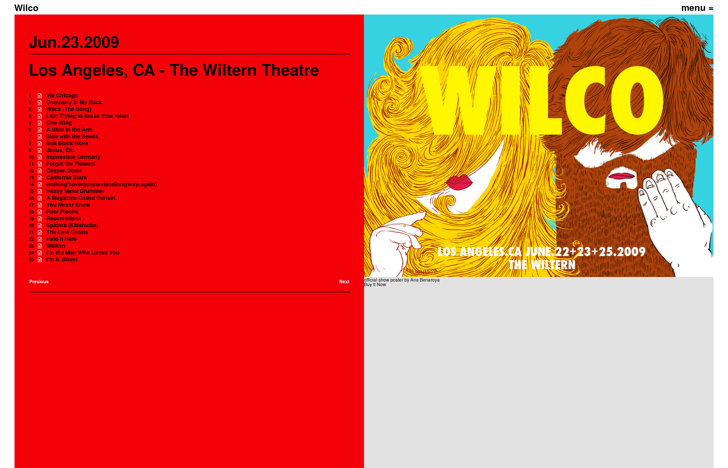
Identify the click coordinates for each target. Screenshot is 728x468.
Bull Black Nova (67, 143)
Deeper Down (64, 170)
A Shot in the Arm (69, 129)
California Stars (66, 177)
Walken (55, 245)
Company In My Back (74, 102)
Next (344, 281)
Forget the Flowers (71, 163)
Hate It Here (61, 238)
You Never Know (68, 204)
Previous (39, 281)
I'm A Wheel (61, 259)
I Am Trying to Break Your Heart (87, 115)
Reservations (63, 218)
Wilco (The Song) (68, 109)
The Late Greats (67, 232)
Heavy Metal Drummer (75, 191)
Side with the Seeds (72, 136)
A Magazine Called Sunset (80, 197)
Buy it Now (375, 284)
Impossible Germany (73, 156)
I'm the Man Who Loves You (82, 252)
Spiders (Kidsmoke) (72, 225)
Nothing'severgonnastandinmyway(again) (101, 184)
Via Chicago (62, 95)
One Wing (59, 122)
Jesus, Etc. (60, 150)
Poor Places (62, 211)
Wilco (26, 7)
